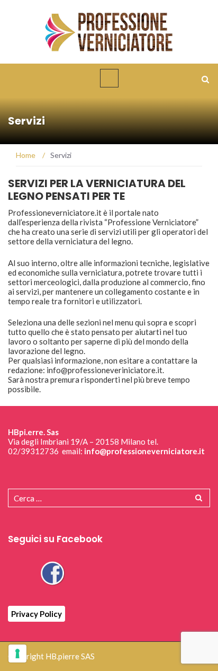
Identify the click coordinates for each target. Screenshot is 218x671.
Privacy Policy (36, 614)
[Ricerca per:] (109, 498)
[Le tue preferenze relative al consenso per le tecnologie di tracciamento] (17, 653)
